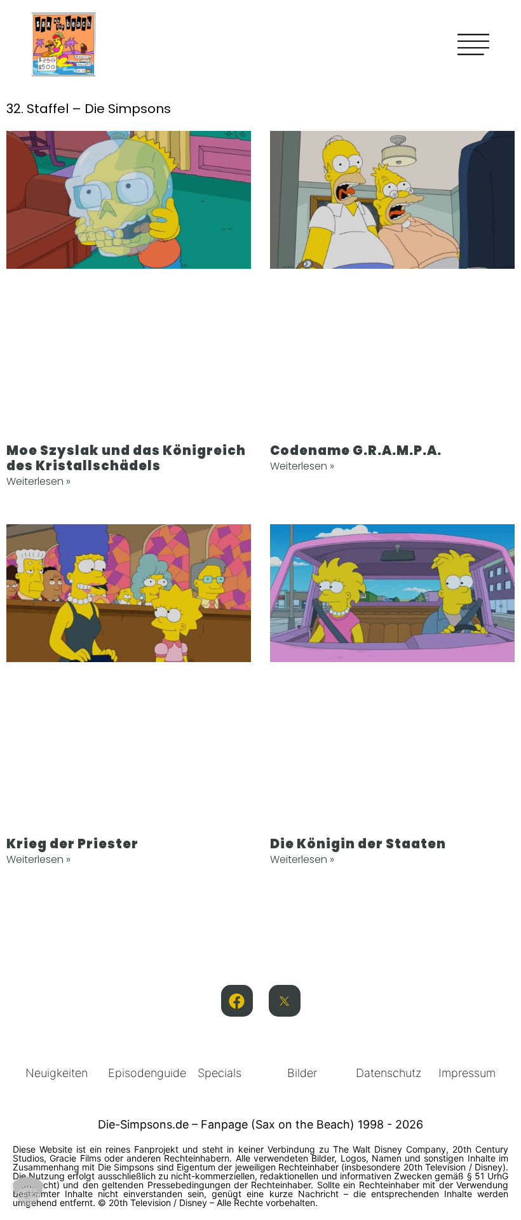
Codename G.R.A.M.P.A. (356, 450)
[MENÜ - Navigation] (473, 44)
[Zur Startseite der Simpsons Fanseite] (63, 72)
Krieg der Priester (72, 844)
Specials (219, 1073)
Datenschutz (388, 1073)
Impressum (467, 1073)
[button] (28, 1192)
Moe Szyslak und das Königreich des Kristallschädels (126, 458)
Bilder (302, 1073)
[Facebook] (237, 1001)
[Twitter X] (285, 1001)
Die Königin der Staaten (358, 844)
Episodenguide (147, 1073)
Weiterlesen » (38, 481)
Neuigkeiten (56, 1073)
